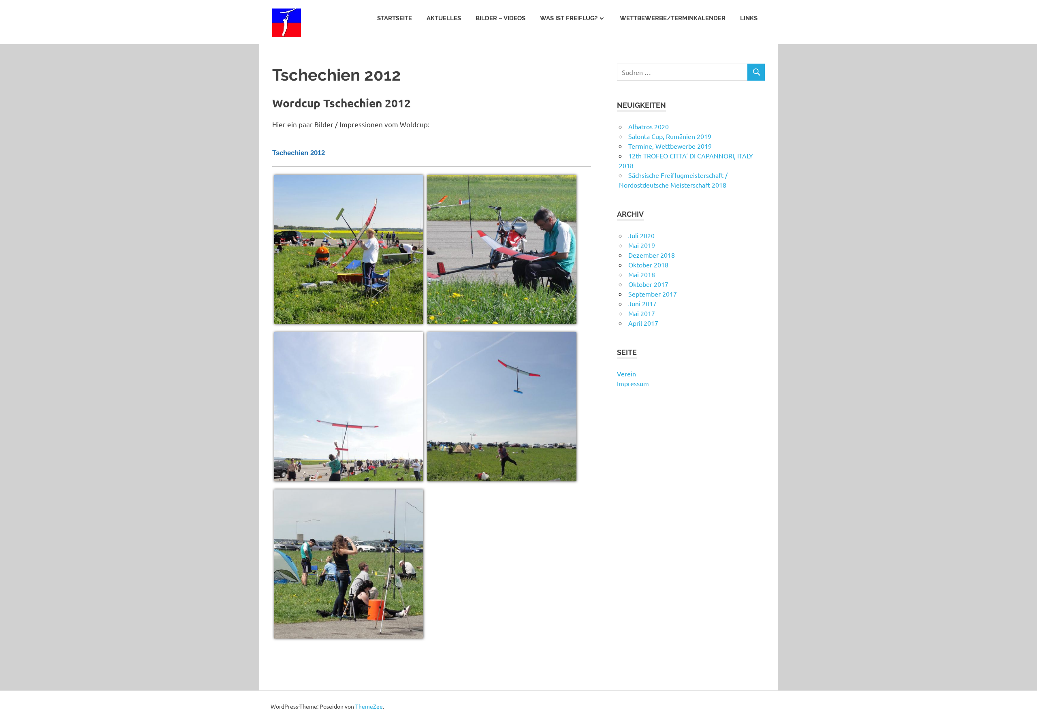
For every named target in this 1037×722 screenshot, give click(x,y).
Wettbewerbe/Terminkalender (672, 18)
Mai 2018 (641, 274)
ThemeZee (369, 706)
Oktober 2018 (648, 265)
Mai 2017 (641, 313)
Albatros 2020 (648, 126)
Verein (626, 374)
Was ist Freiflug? (568, 18)
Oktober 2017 (648, 284)
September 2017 (652, 294)
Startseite (394, 18)
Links (748, 18)
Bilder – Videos (500, 18)
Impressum (633, 383)
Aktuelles (444, 18)
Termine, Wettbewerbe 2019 (670, 146)
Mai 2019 (641, 245)
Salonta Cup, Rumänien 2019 (669, 136)
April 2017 (643, 323)
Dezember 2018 (651, 255)
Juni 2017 (642, 303)
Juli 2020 (641, 235)
